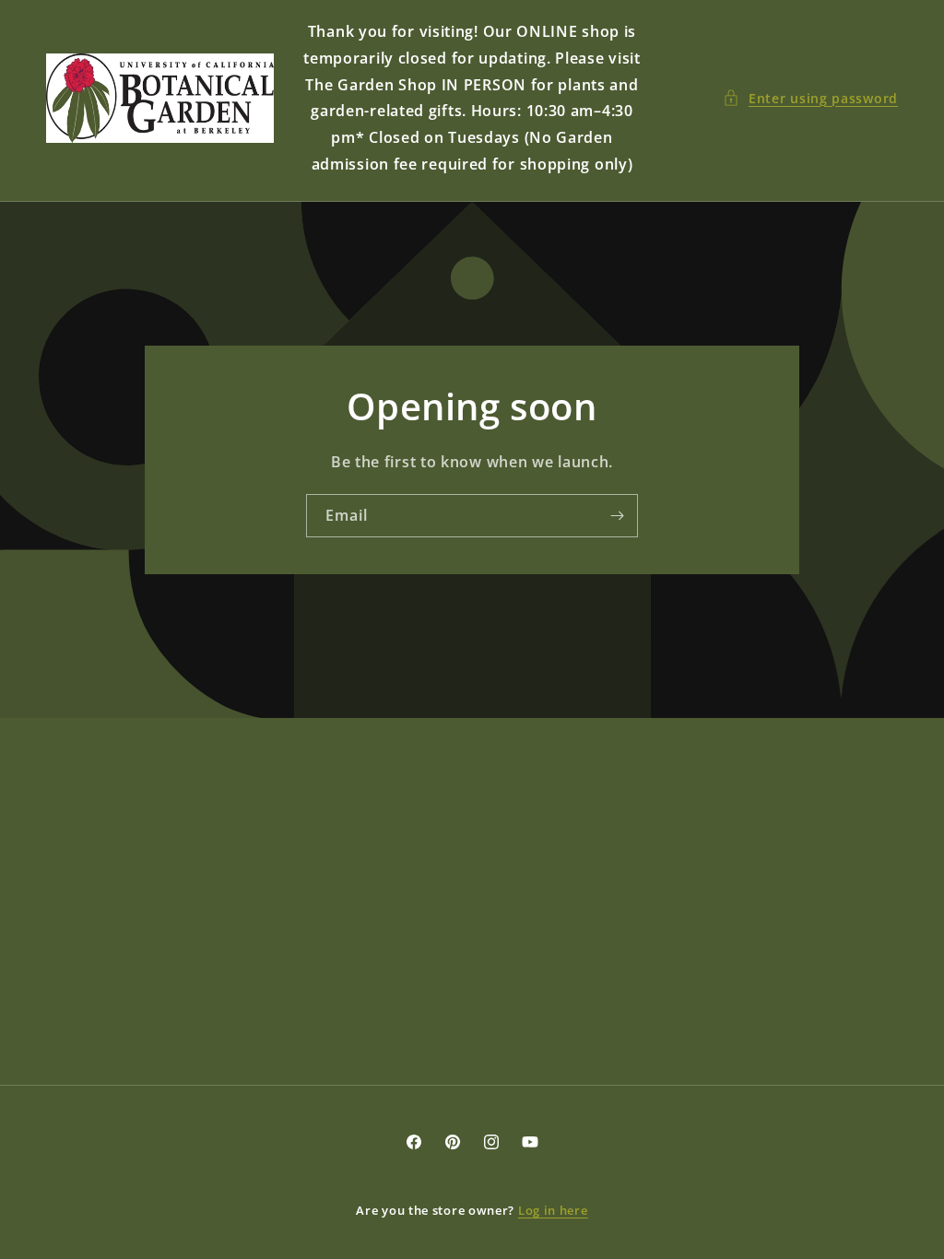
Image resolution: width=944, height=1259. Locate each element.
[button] (810, 98)
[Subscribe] (616, 515)
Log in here (553, 1210)
